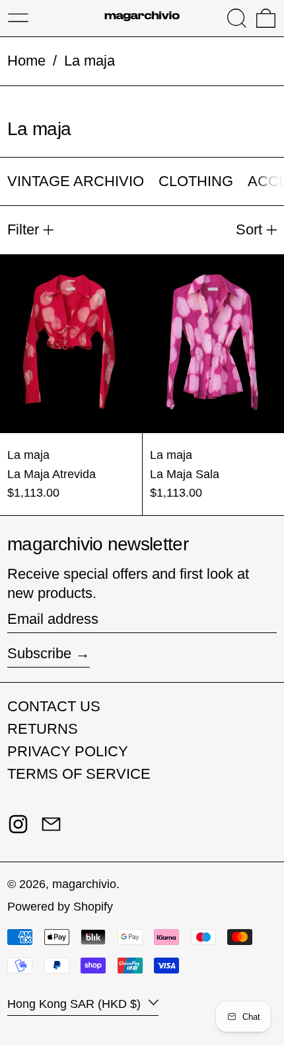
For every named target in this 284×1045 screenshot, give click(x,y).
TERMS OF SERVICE (79, 774)
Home (26, 60)
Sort (249, 229)
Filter (23, 229)
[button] (237, 18)
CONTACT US (53, 706)
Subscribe (39, 653)
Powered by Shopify (60, 906)
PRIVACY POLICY (67, 751)
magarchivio (84, 884)
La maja (89, 60)
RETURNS (42, 729)
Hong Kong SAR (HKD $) (75, 1004)
